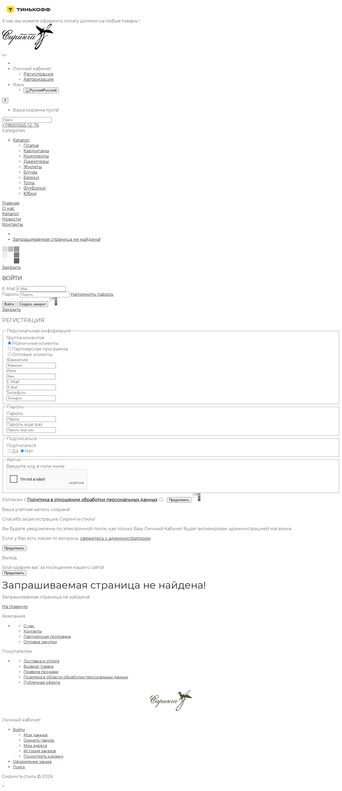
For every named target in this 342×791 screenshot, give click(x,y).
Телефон (16, 392)
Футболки (35, 188)
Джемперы (36, 161)
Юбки (30, 193)
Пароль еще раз (24, 424)
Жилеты (33, 166)
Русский (50, 90)
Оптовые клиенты (32, 354)
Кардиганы (36, 150)
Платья (31, 145)
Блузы (30, 172)
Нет (29, 451)
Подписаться (21, 445)
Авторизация (39, 79)
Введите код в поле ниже (35, 466)
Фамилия (17, 359)
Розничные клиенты (35, 343)
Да (15, 451)
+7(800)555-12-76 (20, 125)
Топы (29, 182)
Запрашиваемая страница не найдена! (56, 239)
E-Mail (8, 288)
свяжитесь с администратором (115, 538)
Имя (11, 370)
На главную (15, 606)
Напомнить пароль (92, 294)
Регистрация (38, 74)
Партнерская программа (40, 348)
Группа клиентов (25, 337)
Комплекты (36, 156)
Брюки (31, 177)
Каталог (21, 140)
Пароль (10, 294)
